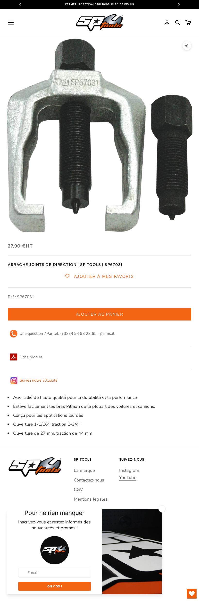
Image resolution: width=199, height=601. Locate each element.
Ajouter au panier (99, 314)
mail (110, 333)
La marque (84, 470)
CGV (78, 489)
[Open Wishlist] (192, 594)
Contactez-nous (89, 480)
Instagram (129, 470)
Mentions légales (91, 499)
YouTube (127, 478)
